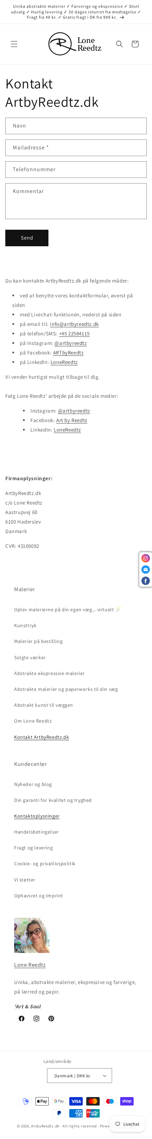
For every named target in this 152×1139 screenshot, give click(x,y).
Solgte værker (30, 657)
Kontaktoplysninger (37, 816)
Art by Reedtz (71, 420)
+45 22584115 (74, 333)
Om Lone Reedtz (33, 721)
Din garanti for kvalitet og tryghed (53, 800)
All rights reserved (80, 1125)
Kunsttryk (25, 625)
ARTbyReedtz (68, 352)
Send (27, 237)
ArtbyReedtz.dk (45, 1125)
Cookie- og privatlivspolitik (45, 863)
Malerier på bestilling (38, 641)
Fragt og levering (33, 847)
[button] (14, 44)
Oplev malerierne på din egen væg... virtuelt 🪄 (68, 609)
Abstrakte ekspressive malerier (49, 673)
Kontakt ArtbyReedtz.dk (41, 737)
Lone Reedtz (30, 964)
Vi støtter (24, 880)
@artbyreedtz (70, 343)
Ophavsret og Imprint (38, 895)
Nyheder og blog (33, 784)
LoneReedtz (64, 362)
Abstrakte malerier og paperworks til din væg (66, 689)
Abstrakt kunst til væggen (43, 705)
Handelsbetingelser (36, 832)
